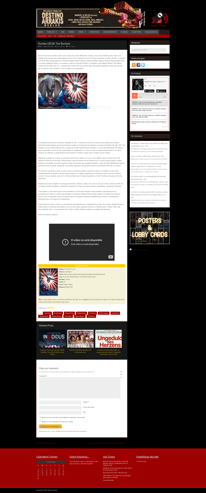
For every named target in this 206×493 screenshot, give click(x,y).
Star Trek (136, 32)
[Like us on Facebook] (138, 65)
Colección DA (151, 32)
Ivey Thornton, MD (136, 176)
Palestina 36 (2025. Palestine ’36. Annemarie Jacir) (80, 351)
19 (46, 472)
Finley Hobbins (103, 313)
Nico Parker (68, 316)
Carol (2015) (107, 480)
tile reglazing (134, 143)
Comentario (43, 376)
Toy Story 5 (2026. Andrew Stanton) (146, 156)
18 (42, 472)
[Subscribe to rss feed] (134, 65)
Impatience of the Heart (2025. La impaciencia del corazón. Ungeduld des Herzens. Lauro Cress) (108, 352)
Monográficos (110, 32)
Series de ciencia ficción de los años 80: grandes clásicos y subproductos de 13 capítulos (116, 463)
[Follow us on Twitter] (143, 65)
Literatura (94, 32)
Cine (62, 32)
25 (42, 474)
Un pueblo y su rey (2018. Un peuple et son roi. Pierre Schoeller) (105, 443)
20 (51, 472)
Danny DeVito (69, 313)
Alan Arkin (47, 313)
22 (59, 472)
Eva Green (92, 313)
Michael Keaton (56, 316)
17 (38, 472)
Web (84, 412)
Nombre (86, 402)
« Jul (37, 478)
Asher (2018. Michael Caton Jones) (47, 443)
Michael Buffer (44, 316)
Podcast (50, 32)
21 (55, 472)
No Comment (71, 46)
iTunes (162, 25)
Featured (62, 46)
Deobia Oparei (81, 313)
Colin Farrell (58, 313)
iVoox (154, 25)
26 (46, 474)
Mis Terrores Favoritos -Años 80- (113, 473)
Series (71, 32)
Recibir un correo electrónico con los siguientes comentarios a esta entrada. (63, 417)
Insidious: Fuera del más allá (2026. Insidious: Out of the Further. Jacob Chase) (52, 352)
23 (63, 472)
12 (46, 471)
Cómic (79, 32)
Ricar (41, 46)
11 (42, 471)
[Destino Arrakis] (92, 27)
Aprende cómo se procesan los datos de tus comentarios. (71, 431)
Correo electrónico (89, 407)
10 (38, 471)
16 (63, 471)
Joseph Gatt (115, 313)
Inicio (40, 32)
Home (49, 36)
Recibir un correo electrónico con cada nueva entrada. (57, 421)
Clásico (124, 32)
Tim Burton (91, 316)
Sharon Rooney (79, 316)
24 (38, 474)
